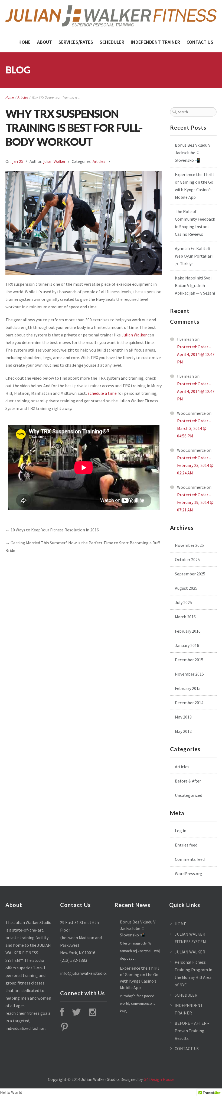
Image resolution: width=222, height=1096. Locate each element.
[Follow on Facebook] (62, 1013)
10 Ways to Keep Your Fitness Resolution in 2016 (55, 529)
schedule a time (102, 393)
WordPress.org (188, 873)
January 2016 (187, 645)
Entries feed (186, 845)
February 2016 (188, 631)
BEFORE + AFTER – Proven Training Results (192, 1030)
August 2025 (186, 588)
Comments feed (190, 859)
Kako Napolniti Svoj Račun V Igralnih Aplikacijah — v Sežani (195, 285)
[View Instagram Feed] (92, 1013)
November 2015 (189, 674)
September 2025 (190, 573)
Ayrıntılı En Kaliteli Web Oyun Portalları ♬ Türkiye (194, 256)
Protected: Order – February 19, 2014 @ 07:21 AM (195, 502)
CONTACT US (187, 1048)
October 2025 (187, 559)
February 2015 (188, 688)
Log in (180, 830)
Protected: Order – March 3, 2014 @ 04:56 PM (194, 428)
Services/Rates (75, 42)
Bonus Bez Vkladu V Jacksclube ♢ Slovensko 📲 (192, 152)
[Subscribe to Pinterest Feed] (64, 1028)
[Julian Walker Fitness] (111, 15)
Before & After (188, 781)
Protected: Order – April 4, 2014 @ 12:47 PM (195, 354)
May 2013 (183, 717)
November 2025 (189, 545)
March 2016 (185, 616)
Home (24, 42)
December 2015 (189, 659)
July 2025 (183, 602)
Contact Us (200, 42)
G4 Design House (158, 1079)
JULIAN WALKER (190, 952)
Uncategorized (188, 795)
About (44, 42)
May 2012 (183, 731)
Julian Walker (54, 161)
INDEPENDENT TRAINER (155, 42)
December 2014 (189, 702)
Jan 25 (17, 161)
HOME (180, 923)
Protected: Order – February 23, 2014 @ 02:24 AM (195, 465)
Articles (23, 97)
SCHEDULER (112, 42)
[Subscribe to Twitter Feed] (76, 1013)
